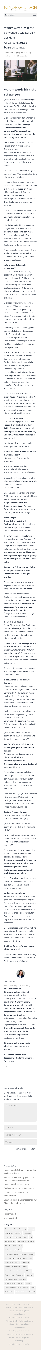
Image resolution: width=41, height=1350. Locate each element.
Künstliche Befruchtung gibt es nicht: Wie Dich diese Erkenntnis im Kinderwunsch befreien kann (20, 1180)
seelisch (20, 1283)
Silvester (28, 1283)
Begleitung (22, 1229)
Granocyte (8, 1237)
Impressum (10, 1304)
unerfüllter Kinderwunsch (13, 1288)
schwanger (22, 1279)
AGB (18, 1304)
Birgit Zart (18, 1233)
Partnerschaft (9, 1275)
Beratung (31, 1229)
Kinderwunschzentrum (27, 1254)
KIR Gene (12, 1258)
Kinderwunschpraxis (11, 1254)
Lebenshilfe (25, 1262)
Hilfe (25, 1237)
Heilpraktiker (18, 1237)
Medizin (7, 1267)
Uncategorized (10, 1218)
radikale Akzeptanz (11, 1279)
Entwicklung (27, 1233)
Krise (30, 1258)
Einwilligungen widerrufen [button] (19, 1317)
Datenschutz (28, 1304)
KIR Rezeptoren (22, 1258)
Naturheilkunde (10, 1271)
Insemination (22, 1241)
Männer (24, 1267)
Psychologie (29, 1275)
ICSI (31, 1237)
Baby (15, 1229)
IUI (6, 1246)
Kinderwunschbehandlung (13, 1250)
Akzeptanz (8, 1229)
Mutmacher (16, 1267)
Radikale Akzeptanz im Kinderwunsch (20, 1188)
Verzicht (25, 1288)
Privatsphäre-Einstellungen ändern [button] (19, 1307)
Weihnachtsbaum (21, 1292)
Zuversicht (32, 1292)
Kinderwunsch (9, 56)
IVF (10, 1246)
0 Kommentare (22, 56)
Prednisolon (19, 1275)
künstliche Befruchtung (12, 1262)
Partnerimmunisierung (24, 1271)
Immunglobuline (10, 1241)
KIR (6, 1258)
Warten (33, 1288)
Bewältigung (9, 1233)
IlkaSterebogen (13, 52)
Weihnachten (9, 1292)
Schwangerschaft (10, 1283)
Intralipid (31, 1241)
